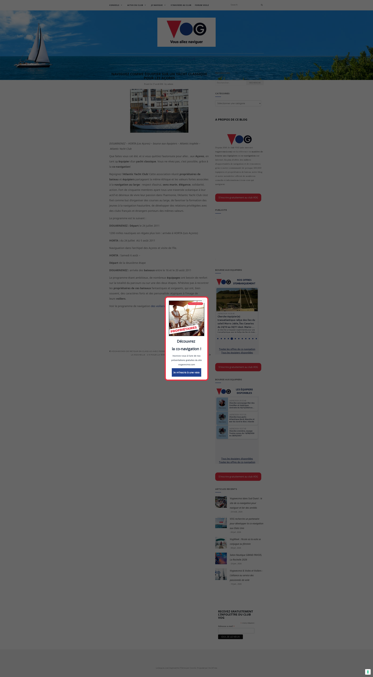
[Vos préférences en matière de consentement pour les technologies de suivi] (368, 672)
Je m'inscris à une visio (186, 372)
